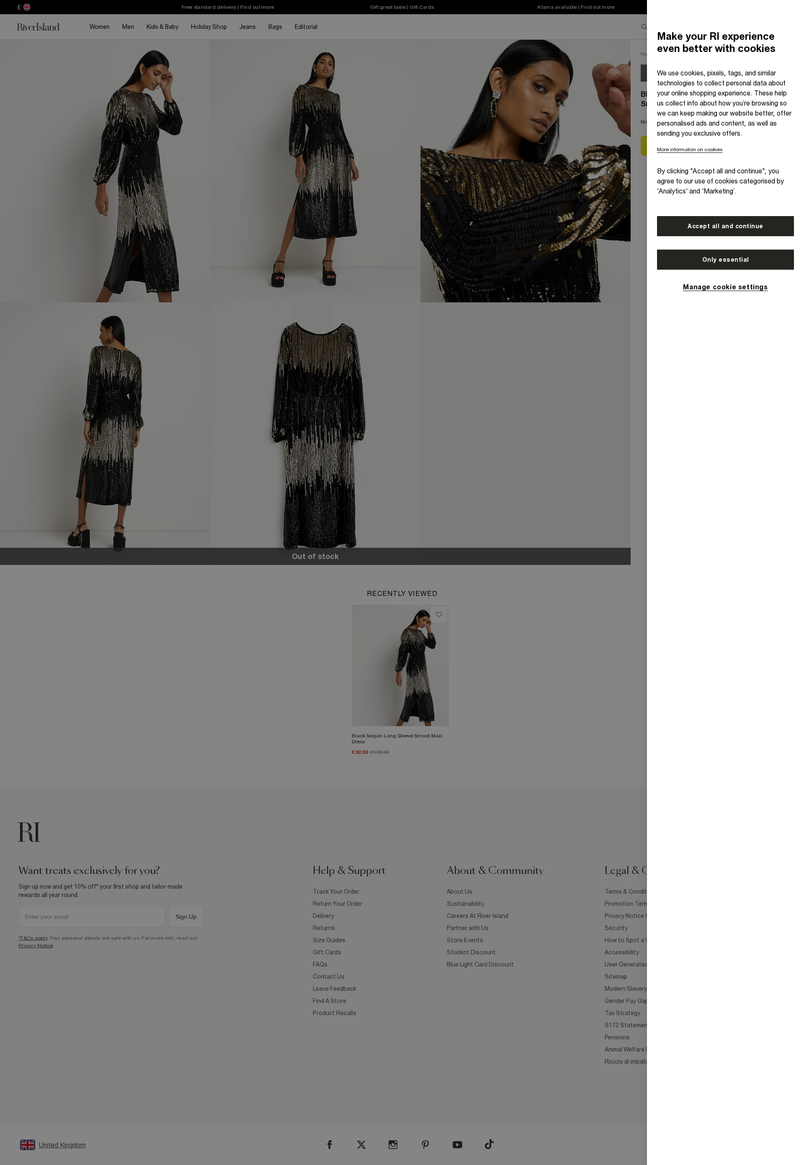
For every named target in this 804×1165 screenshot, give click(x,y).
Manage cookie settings (725, 287)
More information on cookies (689, 149)
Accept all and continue (725, 226)
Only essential (725, 259)
